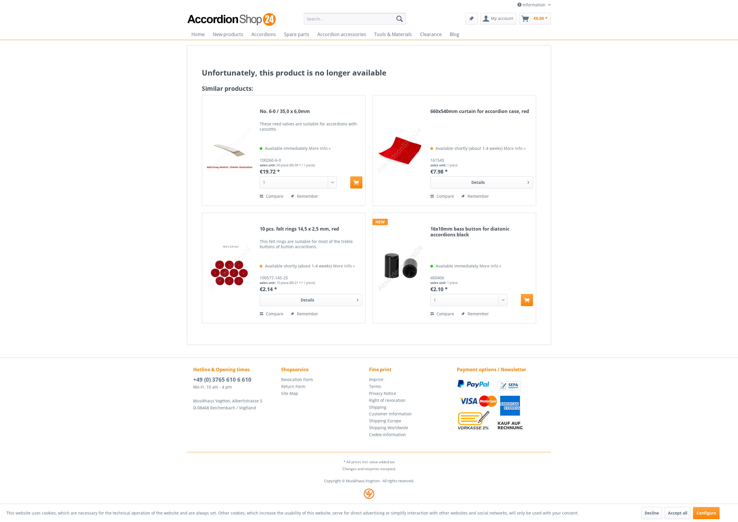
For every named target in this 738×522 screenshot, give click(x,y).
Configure (706, 513)
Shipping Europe (385, 420)
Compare (274, 196)
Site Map (289, 393)
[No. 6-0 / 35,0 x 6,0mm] (229, 150)
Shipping (377, 407)
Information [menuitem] (534, 4)
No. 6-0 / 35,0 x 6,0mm (285, 111)
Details (478, 182)
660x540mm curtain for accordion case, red (479, 111)
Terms (375, 386)
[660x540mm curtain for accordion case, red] (400, 150)
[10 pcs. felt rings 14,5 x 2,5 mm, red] (229, 268)
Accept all (677, 513)
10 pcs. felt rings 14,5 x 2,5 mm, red (299, 229)
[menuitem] (355, 19)
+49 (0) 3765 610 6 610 (222, 379)
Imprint (376, 379)
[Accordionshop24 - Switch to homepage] (232, 19)
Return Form (293, 386)
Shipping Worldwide (388, 427)
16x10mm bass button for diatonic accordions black (469, 232)
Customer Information (390, 414)
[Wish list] (471, 19)
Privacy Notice (382, 393)
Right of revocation (387, 400)
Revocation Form (297, 379)
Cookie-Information (387, 434)
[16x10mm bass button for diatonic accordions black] (400, 268)
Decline (652, 513)
